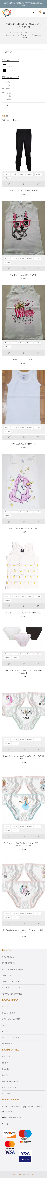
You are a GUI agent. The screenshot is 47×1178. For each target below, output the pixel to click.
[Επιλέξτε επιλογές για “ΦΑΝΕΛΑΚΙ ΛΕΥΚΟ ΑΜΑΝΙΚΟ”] (9, 437)
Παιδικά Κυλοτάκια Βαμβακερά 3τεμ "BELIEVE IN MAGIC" (23, 757)
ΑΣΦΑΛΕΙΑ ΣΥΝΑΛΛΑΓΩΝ (12, 994)
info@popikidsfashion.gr (14, 1117)
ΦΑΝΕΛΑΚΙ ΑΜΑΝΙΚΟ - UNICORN (23, 528)
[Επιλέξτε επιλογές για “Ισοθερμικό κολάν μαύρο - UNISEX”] (9, 184)
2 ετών (7, 82)
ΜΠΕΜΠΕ (24, 32)
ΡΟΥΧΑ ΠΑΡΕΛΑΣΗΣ (10, 1081)
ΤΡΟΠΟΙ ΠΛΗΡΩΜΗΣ (11, 981)
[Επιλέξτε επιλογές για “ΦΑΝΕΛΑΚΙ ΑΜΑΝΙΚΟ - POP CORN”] (9, 353)
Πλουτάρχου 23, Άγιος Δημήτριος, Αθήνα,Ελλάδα (22, 1106)
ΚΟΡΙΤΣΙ (34, 32)
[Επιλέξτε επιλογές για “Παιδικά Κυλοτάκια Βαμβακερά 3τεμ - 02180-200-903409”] (9, 923)
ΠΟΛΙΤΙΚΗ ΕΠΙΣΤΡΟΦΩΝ (12, 969)
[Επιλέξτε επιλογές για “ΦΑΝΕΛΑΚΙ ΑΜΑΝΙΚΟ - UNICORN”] (9, 521)
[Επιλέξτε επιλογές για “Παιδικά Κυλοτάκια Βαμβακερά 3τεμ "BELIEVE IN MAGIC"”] (9, 749)
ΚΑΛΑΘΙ (5, 1031)
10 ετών (7, 93)
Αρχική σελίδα (12, 32)
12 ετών (7, 96)
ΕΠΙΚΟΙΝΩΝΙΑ (8, 1044)
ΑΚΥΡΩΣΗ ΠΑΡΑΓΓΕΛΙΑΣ (12, 988)
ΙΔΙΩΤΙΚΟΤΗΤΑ (8, 963)
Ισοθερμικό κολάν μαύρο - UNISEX (23, 190)
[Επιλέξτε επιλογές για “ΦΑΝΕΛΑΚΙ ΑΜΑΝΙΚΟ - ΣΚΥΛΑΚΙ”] (9, 268)
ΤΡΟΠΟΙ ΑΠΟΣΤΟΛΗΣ (11, 975)
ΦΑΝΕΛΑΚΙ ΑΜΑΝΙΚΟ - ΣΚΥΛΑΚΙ (23, 275)
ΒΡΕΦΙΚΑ (6, 1056)
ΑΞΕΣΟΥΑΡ (6, 1093)
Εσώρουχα (10, 35)
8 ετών (7, 90)
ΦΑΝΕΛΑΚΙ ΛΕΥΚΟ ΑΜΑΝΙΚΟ (23, 444)
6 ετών (7, 88)
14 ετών (7, 99)
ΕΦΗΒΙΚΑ (6, 1075)
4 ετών (7, 85)
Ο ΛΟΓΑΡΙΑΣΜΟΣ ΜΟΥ (11, 1019)
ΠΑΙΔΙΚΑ (6, 1069)
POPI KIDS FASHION (26, 1175)
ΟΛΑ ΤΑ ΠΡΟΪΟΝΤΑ (10, 1013)
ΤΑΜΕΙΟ (5, 1025)
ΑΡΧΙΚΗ (5, 1007)
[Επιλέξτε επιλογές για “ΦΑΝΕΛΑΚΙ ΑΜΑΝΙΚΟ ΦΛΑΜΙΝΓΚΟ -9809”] (9, 606)
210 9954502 (9, 1112)
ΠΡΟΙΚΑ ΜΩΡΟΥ (9, 1087)
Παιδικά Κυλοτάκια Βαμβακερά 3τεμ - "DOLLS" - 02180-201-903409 (23, 844)
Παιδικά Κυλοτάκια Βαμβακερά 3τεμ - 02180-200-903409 (23, 931)
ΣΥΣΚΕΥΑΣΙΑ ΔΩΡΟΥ (10, 1037)
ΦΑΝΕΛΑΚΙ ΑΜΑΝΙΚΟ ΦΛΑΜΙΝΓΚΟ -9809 (23, 613)
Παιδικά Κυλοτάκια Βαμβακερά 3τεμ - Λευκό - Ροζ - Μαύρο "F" (23, 671)
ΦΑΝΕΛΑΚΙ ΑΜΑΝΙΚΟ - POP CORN (23, 359)
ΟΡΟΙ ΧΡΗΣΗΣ (8, 957)
